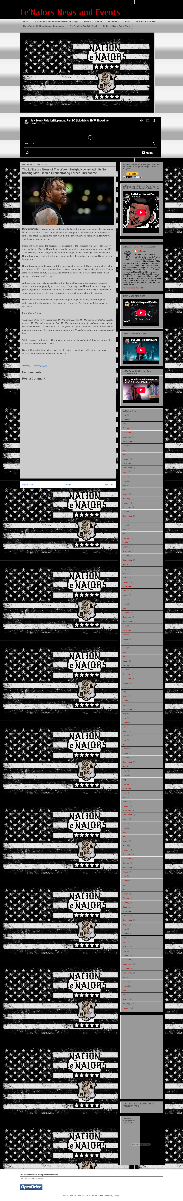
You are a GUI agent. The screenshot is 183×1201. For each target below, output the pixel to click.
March (125, 494)
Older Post (109, 485)
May (124, 424)
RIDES (127, 21)
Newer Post (27, 485)
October (126, 512)
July (124, 415)
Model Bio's (113, 21)
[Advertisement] (68, 459)
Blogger (116, 1196)
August (125, 472)
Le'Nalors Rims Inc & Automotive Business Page (56, 21)
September (127, 441)
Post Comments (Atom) (73, 492)
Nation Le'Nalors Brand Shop (116, 26)
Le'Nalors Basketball (145, 21)
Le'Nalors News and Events (70, 12)
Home (25, 21)
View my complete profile (133, 288)
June (125, 419)
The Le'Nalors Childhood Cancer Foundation (43, 26)
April (124, 454)
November (127, 437)
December (127, 432)
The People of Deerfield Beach (83, 26)
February (126, 428)
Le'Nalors (141, 251)
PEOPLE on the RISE (93, 21)
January (126, 459)
